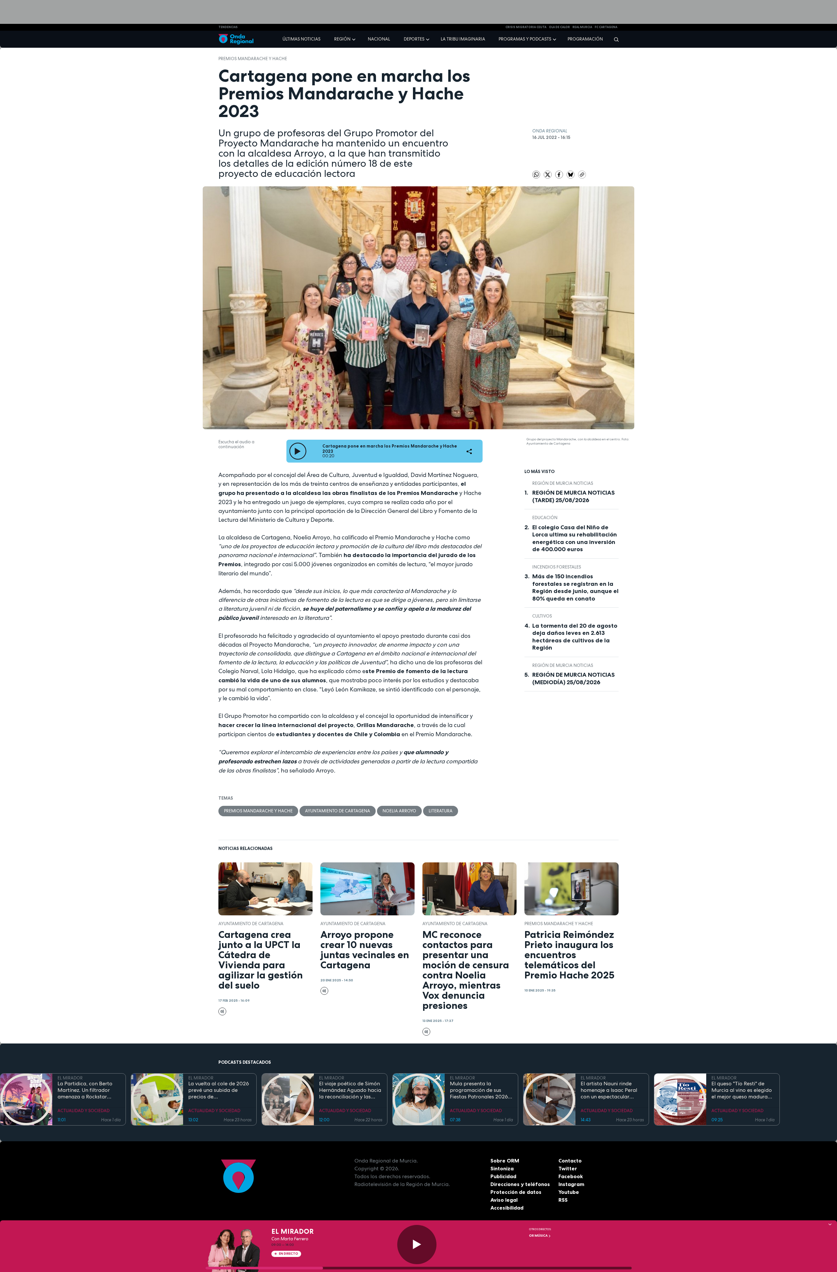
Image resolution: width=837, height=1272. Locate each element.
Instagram (571, 1184)
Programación (585, 39)
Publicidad (503, 1176)
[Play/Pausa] (416, 1244)
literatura (441, 811)
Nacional (379, 39)
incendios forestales (556, 567)
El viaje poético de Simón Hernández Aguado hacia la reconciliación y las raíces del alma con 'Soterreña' (350, 1090)
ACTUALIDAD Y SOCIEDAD (84, 1110)
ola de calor (559, 27)
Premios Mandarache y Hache (252, 58)
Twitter (567, 1168)
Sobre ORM (504, 1160)
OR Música (538, 1235)
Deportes (414, 39)
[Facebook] (559, 174)
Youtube (568, 1192)
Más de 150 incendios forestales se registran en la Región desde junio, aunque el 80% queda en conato (575, 587)
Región (342, 39)
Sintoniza (502, 1168)
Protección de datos (515, 1192)
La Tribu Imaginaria (463, 39)
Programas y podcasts (525, 39)
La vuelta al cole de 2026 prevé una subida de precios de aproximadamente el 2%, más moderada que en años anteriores (218, 1090)
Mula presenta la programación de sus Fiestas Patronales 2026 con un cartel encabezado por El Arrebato (481, 1090)
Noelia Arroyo (399, 811)
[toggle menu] (354, 39)
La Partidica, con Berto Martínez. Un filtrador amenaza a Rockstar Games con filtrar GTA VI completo (88, 1090)
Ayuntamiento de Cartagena (337, 811)
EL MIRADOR (70, 1078)
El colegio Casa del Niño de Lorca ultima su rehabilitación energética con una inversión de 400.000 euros (574, 538)
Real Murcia (582, 27)
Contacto (570, 1160)
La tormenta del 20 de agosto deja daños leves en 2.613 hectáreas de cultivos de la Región (574, 637)
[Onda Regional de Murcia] (235, 39)
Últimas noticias (301, 39)
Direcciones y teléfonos (520, 1184)
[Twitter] (548, 174)
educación (544, 517)
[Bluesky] (571, 174)
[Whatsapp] (536, 174)
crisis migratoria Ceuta (525, 27)
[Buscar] (614, 39)
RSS (563, 1199)
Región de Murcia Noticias (562, 483)
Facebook (570, 1176)
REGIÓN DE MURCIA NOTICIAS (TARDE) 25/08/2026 (573, 496)
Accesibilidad (506, 1207)
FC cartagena (606, 27)
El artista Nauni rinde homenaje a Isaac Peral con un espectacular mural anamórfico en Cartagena (609, 1090)
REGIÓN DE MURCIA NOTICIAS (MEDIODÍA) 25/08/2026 (573, 678)
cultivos (542, 616)
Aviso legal (504, 1199)
